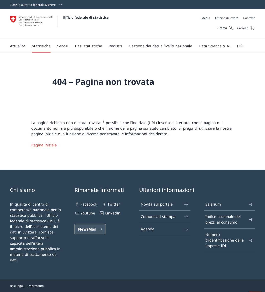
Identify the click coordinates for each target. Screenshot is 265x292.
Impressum (36, 286)
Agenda (147, 228)
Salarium (213, 204)
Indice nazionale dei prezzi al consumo (223, 219)
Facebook (89, 204)
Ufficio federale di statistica (86, 17)
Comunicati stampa (158, 216)
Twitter (113, 204)
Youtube (88, 213)
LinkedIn (112, 213)
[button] (18, 46)
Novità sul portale (157, 204)
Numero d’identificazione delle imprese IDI (224, 240)
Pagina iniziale (44, 144)
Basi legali (17, 286)
